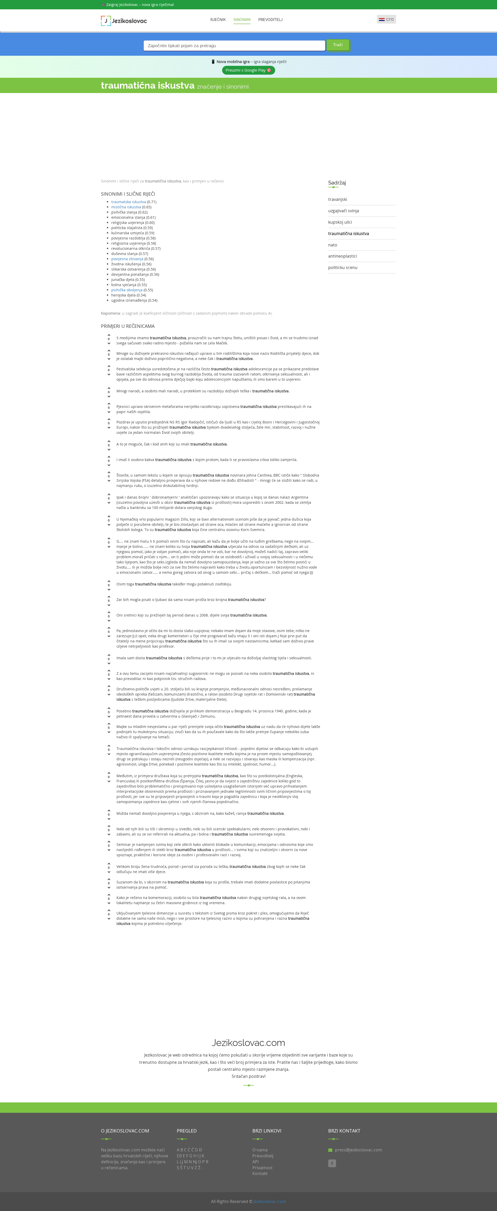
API (255, 1162)
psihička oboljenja (127, 289)
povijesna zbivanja (127, 258)
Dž (179, 1156)
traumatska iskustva (128, 201)
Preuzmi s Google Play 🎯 (249, 70)
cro (390, 19)
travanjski (337, 199)
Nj (195, 1162)
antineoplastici (342, 256)
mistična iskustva (126, 206)
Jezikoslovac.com (269, 1201)
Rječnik (218, 20)
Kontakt (260, 1173)
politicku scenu (342, 267)
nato (332, 245)
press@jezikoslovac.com (358, 1150)
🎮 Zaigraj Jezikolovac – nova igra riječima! (137, 4)
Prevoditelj (270, 20)
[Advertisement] (210, 134)
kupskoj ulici (340, 222)
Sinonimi (242, 20)
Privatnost (262, 1168)
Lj (181, 1162)
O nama (260, 1150)
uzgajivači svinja (343, 211)
